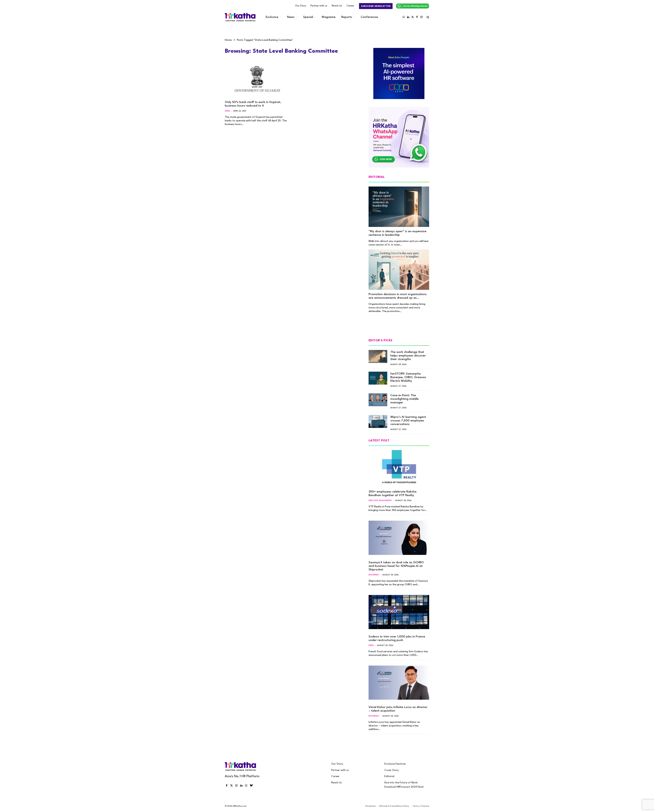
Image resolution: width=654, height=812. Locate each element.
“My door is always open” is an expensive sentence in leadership (397, 233)
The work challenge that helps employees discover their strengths (408, 356)
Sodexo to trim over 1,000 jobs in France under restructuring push (397, 638)
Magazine (329, 17)
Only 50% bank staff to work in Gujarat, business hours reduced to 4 (253, 104)
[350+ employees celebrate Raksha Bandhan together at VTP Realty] (399, 467)
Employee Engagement (380, 500)
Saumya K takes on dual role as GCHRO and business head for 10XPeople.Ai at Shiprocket (396, 566)
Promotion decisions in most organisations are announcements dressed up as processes (398, 296)
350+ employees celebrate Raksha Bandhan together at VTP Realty (392, 493)
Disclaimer (370, 806)
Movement (374, 575)
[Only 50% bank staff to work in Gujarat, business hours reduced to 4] (257, 80)
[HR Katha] (240, 17)
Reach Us (337, 6)
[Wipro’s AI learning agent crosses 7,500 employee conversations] (378, 421)
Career (350, 6)
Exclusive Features (395, 764)
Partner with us (318, 6)
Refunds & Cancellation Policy (394, 806)
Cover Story (391, 770)
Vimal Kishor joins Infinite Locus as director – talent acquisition (398, 709)
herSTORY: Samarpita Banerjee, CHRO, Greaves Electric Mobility (408, 377)
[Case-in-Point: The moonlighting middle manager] (378, 399)
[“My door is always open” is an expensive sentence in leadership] (399, 207)
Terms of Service (421, 806)
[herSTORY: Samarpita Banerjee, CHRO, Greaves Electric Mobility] (378, 378)
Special (308, 17)
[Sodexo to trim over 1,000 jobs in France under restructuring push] (399, 612)
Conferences (369, 17)
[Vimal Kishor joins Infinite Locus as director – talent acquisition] (399, 683)
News (290, 17)
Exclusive (272, 17)
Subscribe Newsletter (376, 6)
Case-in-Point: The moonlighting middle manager (404, 399)
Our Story (300, 6)
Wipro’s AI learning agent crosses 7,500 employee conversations (408, 421)
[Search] (427, 17)
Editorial (389, 776)
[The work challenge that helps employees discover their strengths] (378, 356)
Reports (346, 17)
